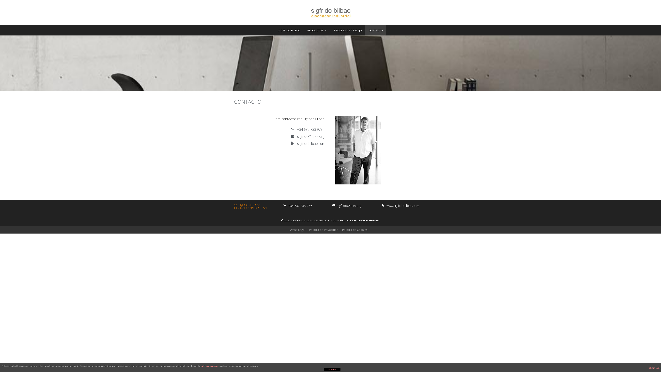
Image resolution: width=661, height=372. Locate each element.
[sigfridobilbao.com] (292, 143)
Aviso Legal (298, 230)
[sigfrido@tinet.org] (292, 136)
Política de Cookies (355, 230)
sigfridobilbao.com (311, 143)
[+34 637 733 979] (292, 129)
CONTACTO (376, 30)
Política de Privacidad (324, 230)
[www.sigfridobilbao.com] (383, 205)
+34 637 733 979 (310, 129)
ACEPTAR (332, 370)
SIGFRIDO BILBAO (289, 30)
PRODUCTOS (315, 30)
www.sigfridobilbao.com (402, 206)
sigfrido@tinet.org (310, 136)
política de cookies (209, 366)
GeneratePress (370, 220)
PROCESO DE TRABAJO (348, 30)
